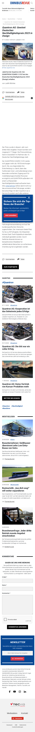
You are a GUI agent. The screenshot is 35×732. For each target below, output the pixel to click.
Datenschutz (23, 725)
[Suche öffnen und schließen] (31, 3)
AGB (16, 725)
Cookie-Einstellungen (17, 727)
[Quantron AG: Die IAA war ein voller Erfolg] (17, 331)
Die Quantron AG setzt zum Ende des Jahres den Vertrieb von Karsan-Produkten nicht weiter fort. (16, 391)
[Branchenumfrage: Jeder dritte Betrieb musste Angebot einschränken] (17, 516)
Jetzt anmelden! (10, 215)
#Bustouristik (14, 484)
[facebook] (9, 691)
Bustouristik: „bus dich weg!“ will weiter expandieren (15, 489)
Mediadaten (12, 713)
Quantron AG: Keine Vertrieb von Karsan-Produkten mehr (15, 385)
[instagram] (20, 691)
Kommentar (5, 593)
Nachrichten (11, 19)
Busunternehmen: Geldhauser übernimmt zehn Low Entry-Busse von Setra (16, 445)
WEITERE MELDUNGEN (12, 398)
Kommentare (10, 92)
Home (4, 19)
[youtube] (14, 691)
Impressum (9, 725)
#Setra (12, 439)
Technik (19, 19)
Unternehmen (10, 186)
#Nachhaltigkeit (16, 406)
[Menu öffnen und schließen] (3, 3)
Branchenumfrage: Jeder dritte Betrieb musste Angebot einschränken (16, 533)
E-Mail (4, 577)
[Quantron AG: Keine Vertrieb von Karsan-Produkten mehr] (17, 369)
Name (4, 585)
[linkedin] (25, 691)
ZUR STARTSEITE (10, 267)
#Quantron (7, 282)
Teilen (22, 92)
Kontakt (24, 713)
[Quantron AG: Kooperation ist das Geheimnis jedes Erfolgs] (17, 294)
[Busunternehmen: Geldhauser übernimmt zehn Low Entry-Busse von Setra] (17, 428)
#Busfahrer (6, 408)
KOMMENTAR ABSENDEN (17, 627)
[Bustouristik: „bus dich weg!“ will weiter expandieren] (17, 473)
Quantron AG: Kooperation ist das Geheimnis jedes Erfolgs (16, 310)
